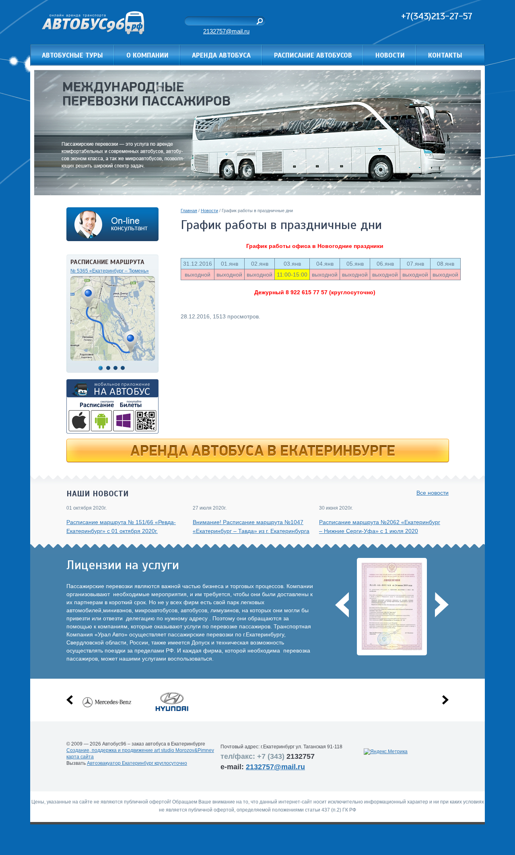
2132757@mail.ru (226, 31)
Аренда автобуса (221, 55)
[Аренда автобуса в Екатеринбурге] (257, 461)
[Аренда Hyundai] (171, 711)
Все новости (432, 492)
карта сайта (80, 757)
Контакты (445, 55)
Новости (390, 55)
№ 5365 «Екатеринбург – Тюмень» (109, 271)
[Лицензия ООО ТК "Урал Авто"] (393, 649)
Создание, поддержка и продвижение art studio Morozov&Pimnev (140, 750)
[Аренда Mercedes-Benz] (106, 711)
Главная (189, 210)
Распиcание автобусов (313, 55)
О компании (147, 55)
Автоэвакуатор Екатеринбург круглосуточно (137, 763)
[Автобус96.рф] (93, 32)
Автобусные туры (72, 55)
